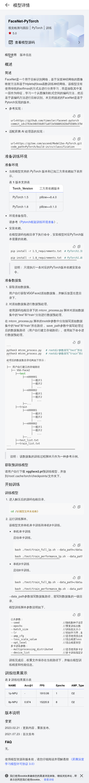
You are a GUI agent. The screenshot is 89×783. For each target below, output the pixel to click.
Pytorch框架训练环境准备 (37, 222)
